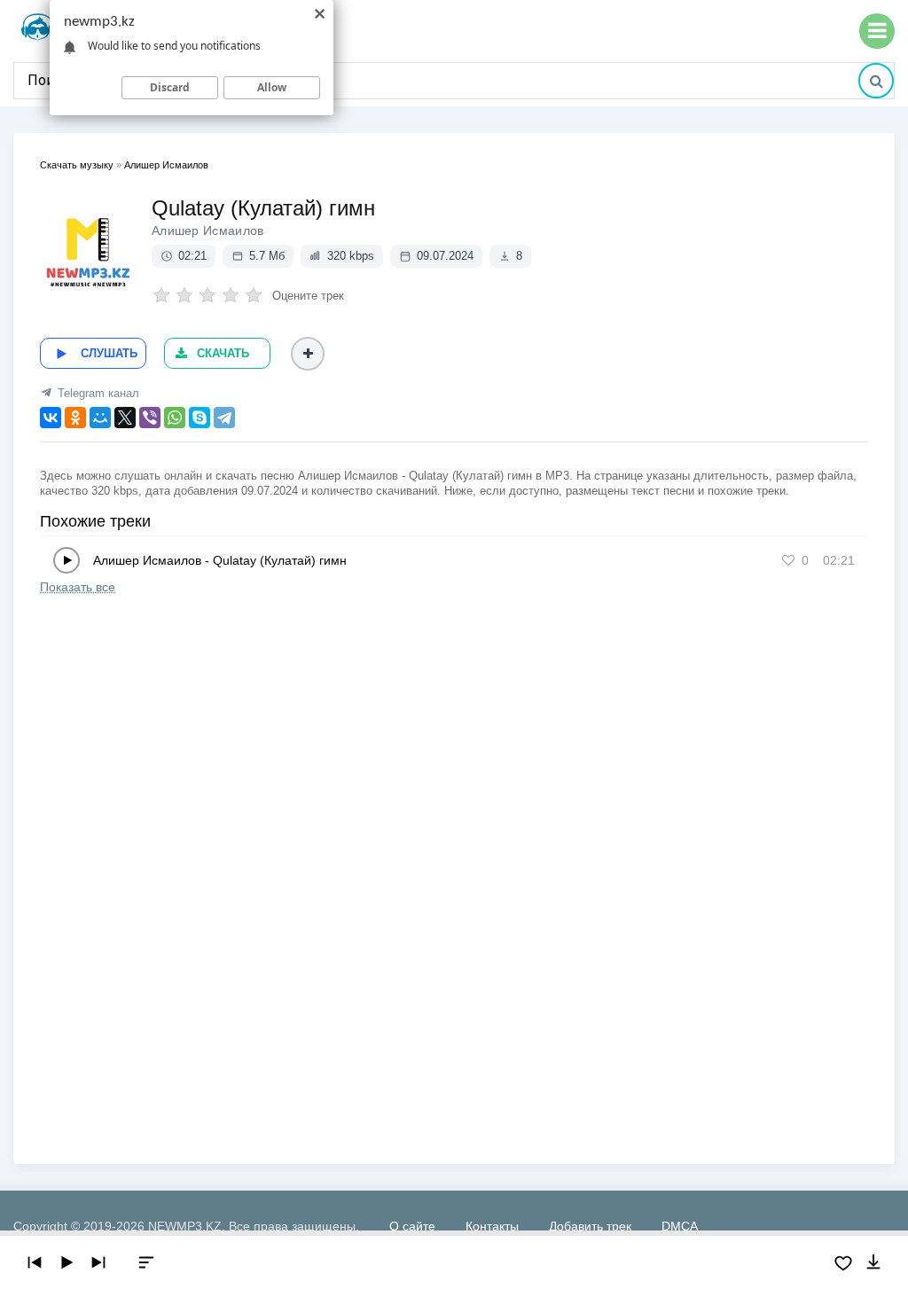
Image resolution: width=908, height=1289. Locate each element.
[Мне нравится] (788, 560)
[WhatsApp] (174, 417)
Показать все (77, 587)
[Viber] (149, 417)
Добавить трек (590, 1226)
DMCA (679, 1226)
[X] (125, 417)
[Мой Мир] (100, 417)
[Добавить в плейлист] (308, 354)
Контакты (492, 1226)
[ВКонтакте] (50, 417)
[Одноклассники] (75, 417)
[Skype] (199, 417)
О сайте (412, 1226)
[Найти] (876, 80)
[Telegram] (224, 417)
